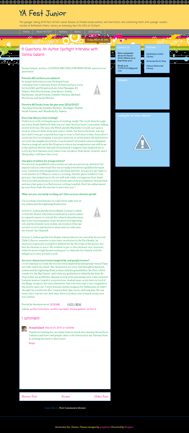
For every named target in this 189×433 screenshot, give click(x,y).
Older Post (101, 396)
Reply (32, 343)
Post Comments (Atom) (72, 407)
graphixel (105, 426)
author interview (39, 308)
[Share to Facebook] (77, 304)
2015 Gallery (94, 32)
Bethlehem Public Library (155, 55)
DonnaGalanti (36, 327)
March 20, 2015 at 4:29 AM (59, 327)
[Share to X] (74, 304)
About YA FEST (44, 32)
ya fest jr (91, 308)
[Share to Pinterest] (79, 304)
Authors (63, 32)
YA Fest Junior (42, 13)
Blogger (129, 426)
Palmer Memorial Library (154, 66)
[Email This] (68, 304)
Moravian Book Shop (156, 61)
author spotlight (59, 308)
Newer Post (29, 396)
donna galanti (77, 308)
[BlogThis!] (71, 304)
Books (78, 32)
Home (26, 32)
